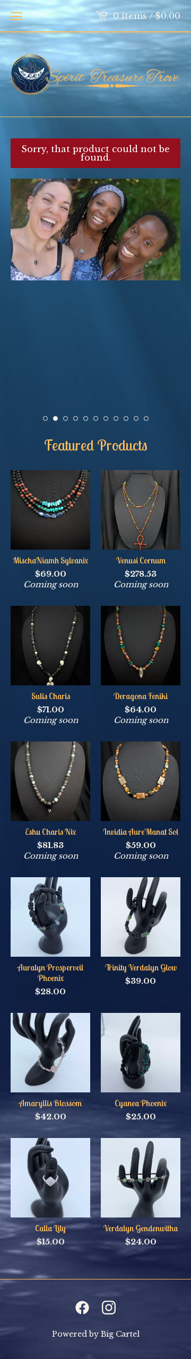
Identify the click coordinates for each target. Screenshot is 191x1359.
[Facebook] (82, 1307)
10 (136, 418)
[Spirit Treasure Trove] (95, 74)
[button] (16, 16)
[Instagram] (109, 1307)
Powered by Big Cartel (96, 1334)
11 (146, 418)
